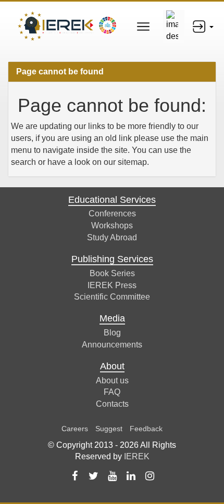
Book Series (112, 273)
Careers (74, 428)
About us (112, 380)
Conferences (112, 213)
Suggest (108, 428)
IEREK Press (112, 285)
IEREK (137, 456)
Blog (112, 332)
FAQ (112, 391)
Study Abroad (112, 237)
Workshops (112, 225)
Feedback (146, 428)
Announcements (112, 344)
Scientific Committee (112, 296)
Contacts (112, 403)
